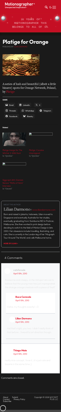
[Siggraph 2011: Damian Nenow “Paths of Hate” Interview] (14, 169)
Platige (10, 91)
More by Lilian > (11, 243)
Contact (6, 399)
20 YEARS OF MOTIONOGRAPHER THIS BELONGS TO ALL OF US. (30, 23)
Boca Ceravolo (23, 297)
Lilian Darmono (23, 318)
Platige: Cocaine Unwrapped (36, 151)
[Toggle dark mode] (50, 7)
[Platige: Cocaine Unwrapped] (41, 139)
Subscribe (7, 401)
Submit (15, 397)
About (5, 397)
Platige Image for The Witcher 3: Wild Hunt (12, 151)
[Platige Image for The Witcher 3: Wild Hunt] (14, 139)
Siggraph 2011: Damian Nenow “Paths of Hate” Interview (13, 182)
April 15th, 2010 (20, 273)
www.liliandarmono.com (43, 209)
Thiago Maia (20, 350)
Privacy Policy (19, 399)
